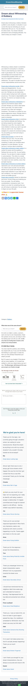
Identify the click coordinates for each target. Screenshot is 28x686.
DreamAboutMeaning (14, 2)
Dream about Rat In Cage (10, 485)
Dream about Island (8, 669)
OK (19, 684)
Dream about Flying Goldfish (11, 540)
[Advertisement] (14, 51)
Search (21, 7)
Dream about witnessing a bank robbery (12, 148)
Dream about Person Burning (11, 514)
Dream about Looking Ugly (10, 459)
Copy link (14, 413)
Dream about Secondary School (12, 579)
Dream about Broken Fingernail (11, 650)
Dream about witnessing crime (10, 119)
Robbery (9, 319)
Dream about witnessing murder (10, 86)
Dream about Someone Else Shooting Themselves (13, 631)
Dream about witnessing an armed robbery (13, 163)
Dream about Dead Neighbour (11, 606)
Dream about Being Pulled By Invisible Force (13, 557)
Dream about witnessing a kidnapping (12, 101)
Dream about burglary (7, 136)
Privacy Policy (14, 678)
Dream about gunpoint (7, 177)
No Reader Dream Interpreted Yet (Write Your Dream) (12, 18)
